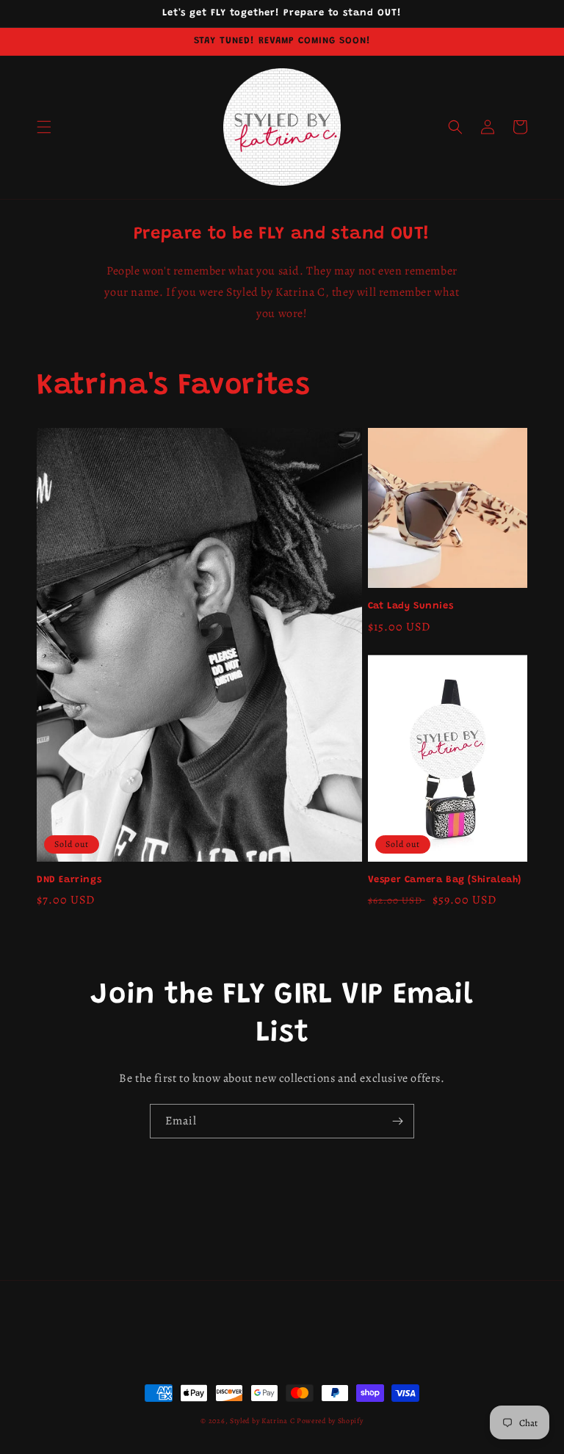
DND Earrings (69, 879)
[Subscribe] (397, 1121)
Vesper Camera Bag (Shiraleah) (444, 879)
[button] (44, 127)
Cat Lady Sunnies (411, 606)
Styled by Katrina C (263, 1420)
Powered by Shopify (330, 1420)
